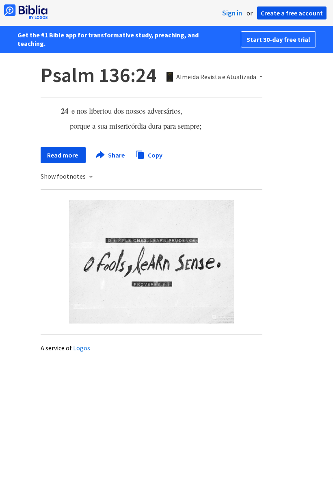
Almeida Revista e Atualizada (216, 77)
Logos (81, 348)
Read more (63, 155)
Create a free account (292, 13)
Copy (154, 154)
